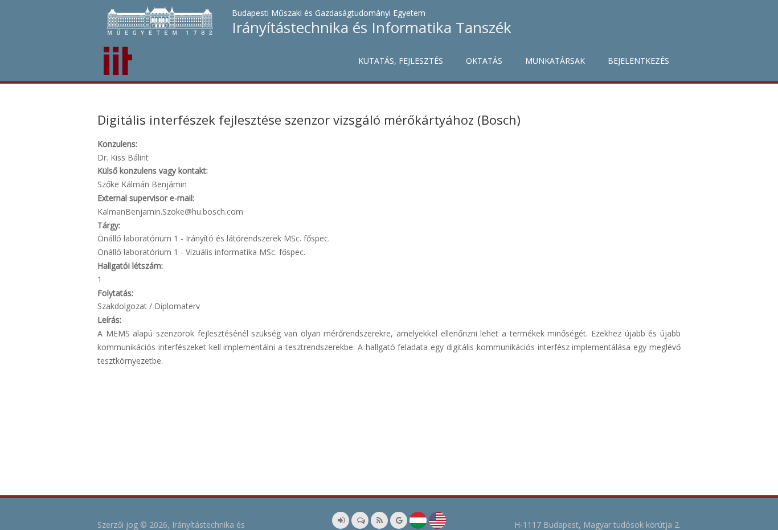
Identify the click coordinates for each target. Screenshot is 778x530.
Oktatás (484, 60)
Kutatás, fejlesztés (400, 60)
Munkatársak (555, 60)
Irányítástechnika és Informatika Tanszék (371, 27)
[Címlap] (118, 58)
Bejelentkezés (638, 60)
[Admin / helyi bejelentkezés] (340, 520)
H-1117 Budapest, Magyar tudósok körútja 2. (597, 524)
